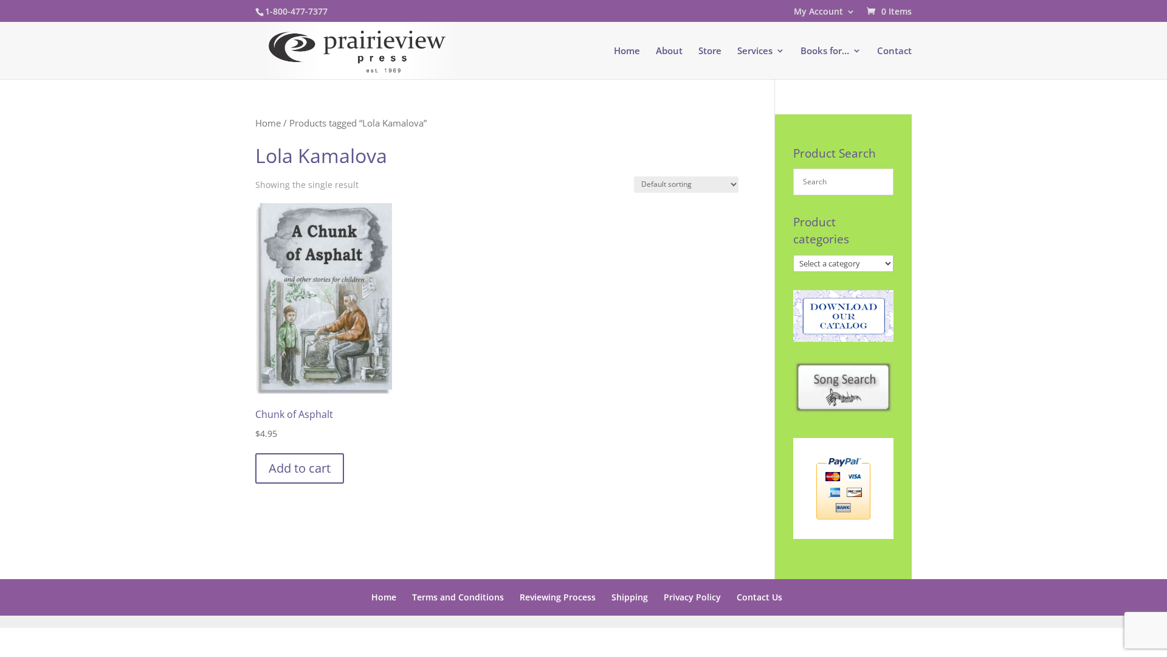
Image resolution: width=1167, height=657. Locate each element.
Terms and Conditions (458, 597)
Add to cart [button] (300, 468)
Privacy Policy (692, 597)
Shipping (629, 597)
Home (627, 51)
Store (709, 51)
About (669, 51)
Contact (894, 51)
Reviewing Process (558, 597)
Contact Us (759, 597)
